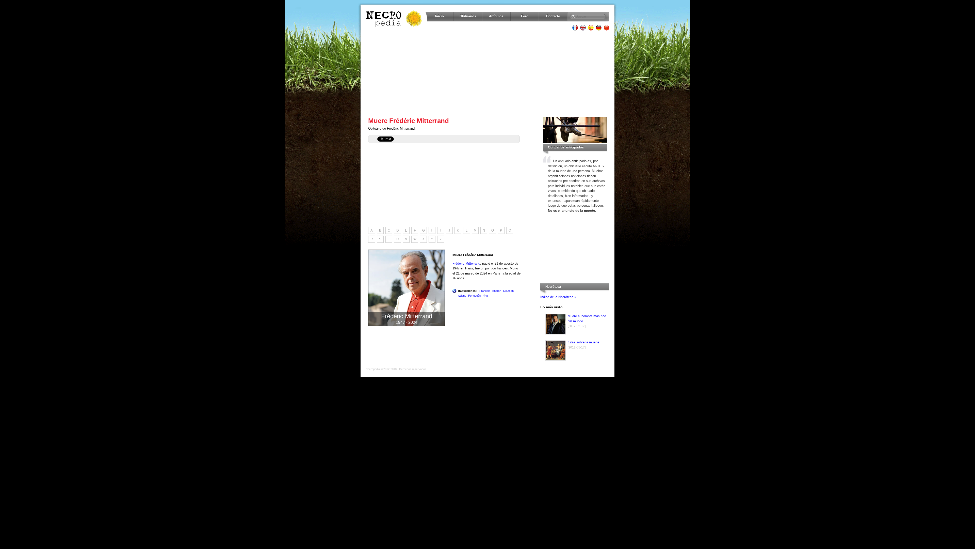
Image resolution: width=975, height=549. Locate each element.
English (496, 290)
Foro (524, 16)
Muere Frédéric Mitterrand (408, 121)
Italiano (462, 295)
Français (484, 290)
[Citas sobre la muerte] (555, 359)
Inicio (439, 16)
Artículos (496, 16)
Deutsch (508, 290)
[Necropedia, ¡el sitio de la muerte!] (394, 18)
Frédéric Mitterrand (466, 263)
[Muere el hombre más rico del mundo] (555, 333)
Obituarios (468, 16)
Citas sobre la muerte (583, 342)
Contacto (553, 16)
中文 (486, 295)
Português (474, 295)
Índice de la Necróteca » (558, 297)
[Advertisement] (487, 73)
